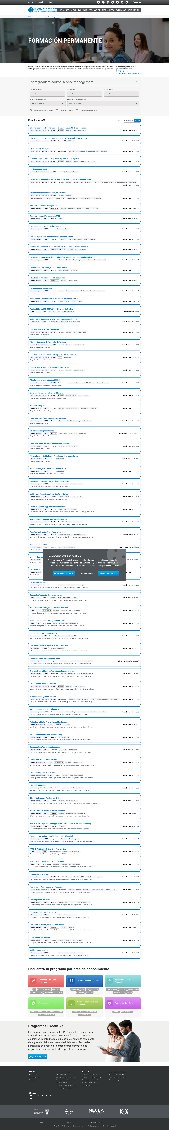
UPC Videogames (96, 1122)
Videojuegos (89, 992)
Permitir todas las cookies (108, 573)
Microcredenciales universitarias (66, 1077)
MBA (40, 1014)
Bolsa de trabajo (87, 1085)
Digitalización (56, 989)
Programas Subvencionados (65, 1085)
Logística (59, 1011)
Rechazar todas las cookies (64, 573)
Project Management (48, 1014)
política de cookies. (110, 565)
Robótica (129, 992)
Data (87, 989)
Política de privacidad (109, 1126)
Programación (80, 992)
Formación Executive (63, 1083)
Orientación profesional (90, 1080)
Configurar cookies (86, 573)
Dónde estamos (34, 1077)
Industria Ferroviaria (133, 989)
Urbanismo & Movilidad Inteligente (53, 992)
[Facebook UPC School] (103, 2)
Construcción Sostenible (43, 989)
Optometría (116, 1011)
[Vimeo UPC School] (112, 2)
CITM (69, 1122)
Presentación (33, 1074)
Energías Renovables (84, 1014)
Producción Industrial (119, 992)
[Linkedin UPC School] (122, 2)
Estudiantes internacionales (91, 1077)
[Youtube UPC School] (117, 2)
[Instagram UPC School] (108, 2)
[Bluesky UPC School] (98, 2)
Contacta (32, 1080)
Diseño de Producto (112, 989)
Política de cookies (94, 1126)
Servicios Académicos (89, 1074)
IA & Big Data (94, 989)
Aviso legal (83, 1126)
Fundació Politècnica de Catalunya (66, 1126)
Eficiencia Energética (90, 1011)
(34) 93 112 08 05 (122, 71)
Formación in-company (116, 1074)
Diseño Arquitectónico (36, 992)
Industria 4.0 (122, 989)
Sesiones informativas (63, 1080)
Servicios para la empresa (117, 1077)
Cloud (82, 989)
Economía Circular (78, 1011)
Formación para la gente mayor (66, 1088)
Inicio (61, 10)
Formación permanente (40, 17)
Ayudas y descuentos (89, 1083)
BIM (34, 989)
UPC (41, 1122)
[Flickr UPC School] (127, 2)
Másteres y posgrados (63, 1074)
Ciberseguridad (75, 989)
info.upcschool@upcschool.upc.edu (128, 73)
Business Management (37, 1011)
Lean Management (50, 1011)
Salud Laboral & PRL (126, 1011)
